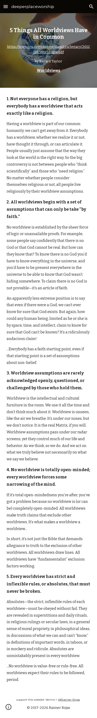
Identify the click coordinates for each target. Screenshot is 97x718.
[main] (48, 50)
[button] (5, 6)
